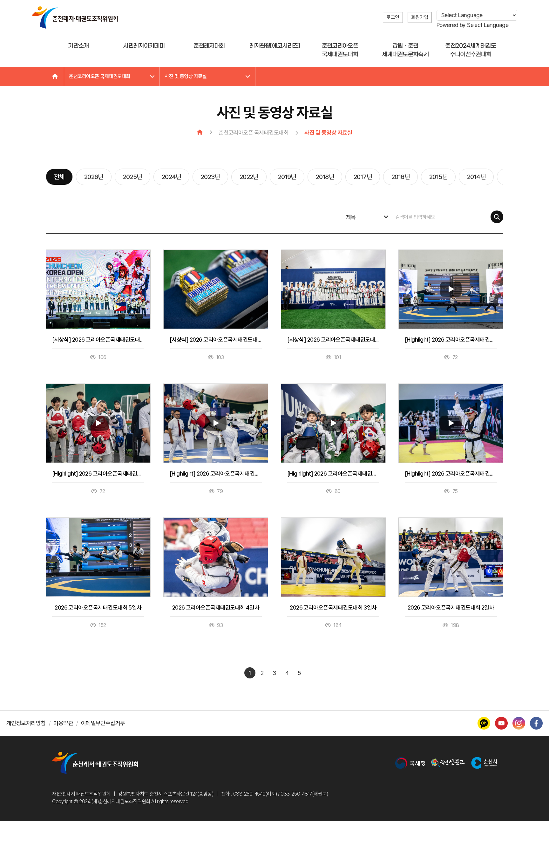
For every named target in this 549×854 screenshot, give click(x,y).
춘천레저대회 (209, 46)
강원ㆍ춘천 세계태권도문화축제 (405, 50)
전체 (59, 177)
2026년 (93, 177)
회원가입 (419, 17)
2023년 (210, 177)
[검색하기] (497, 216)
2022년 (249, 177)
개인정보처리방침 (26, 723)
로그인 (392, 17)
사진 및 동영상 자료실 (186, 76)
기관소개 (78, 46)
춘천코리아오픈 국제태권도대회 (340, 50)
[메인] (55, 76)
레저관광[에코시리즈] (274, 46)
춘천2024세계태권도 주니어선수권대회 (470, 50)
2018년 (325, 177)
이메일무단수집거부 (103, 723)
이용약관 (63, 723)
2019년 (287, 177)
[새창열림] (410, 763)
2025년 (132, 177)
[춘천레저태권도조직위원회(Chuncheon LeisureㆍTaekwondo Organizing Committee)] (75, 17)
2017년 (363, 177)
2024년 (171, 177)
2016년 (400, 177)
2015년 (438, 177)
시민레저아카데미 (144, 46)
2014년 (476, 177)
